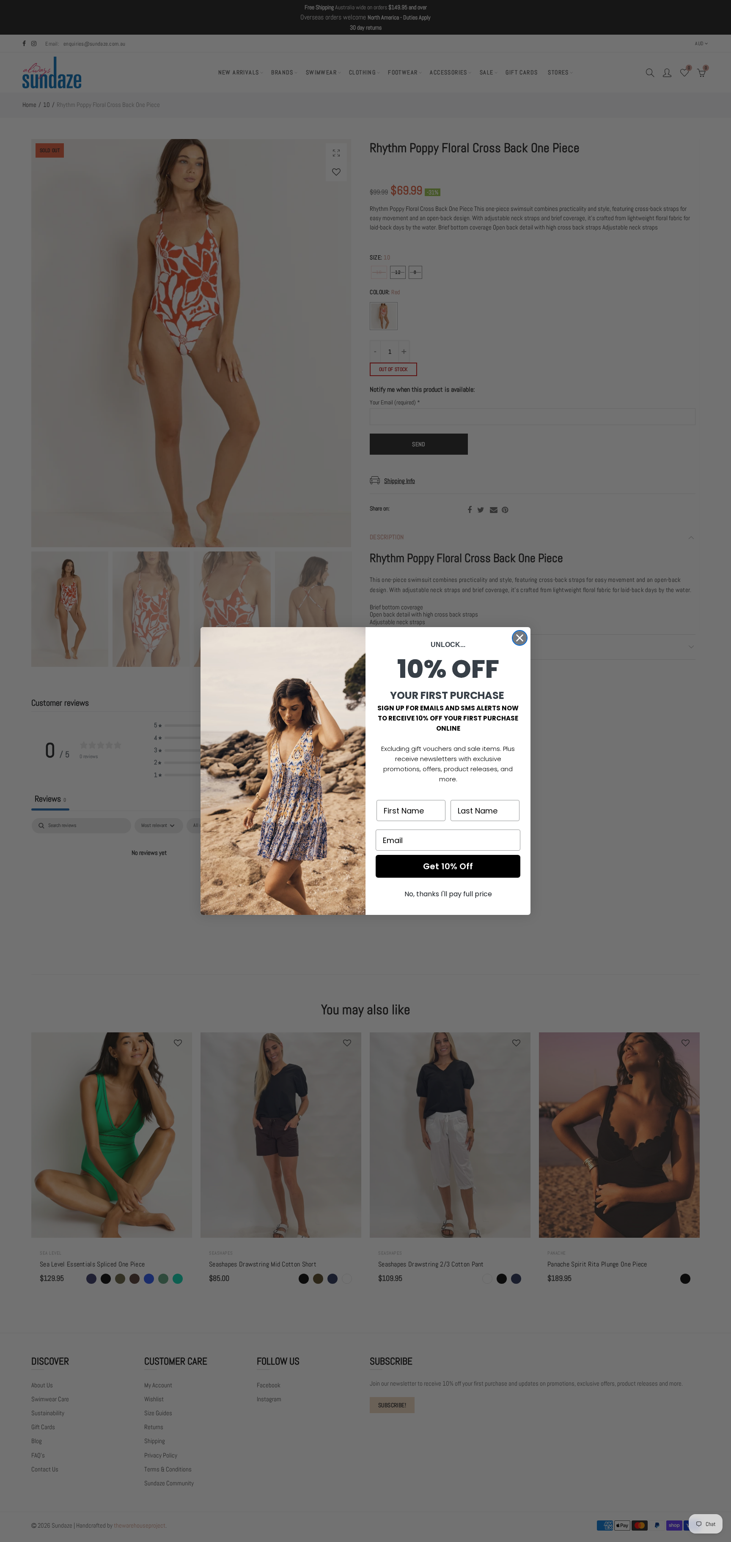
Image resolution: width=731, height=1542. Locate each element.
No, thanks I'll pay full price (448, 894)
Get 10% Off (448, 866)
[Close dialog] (519, 637)
